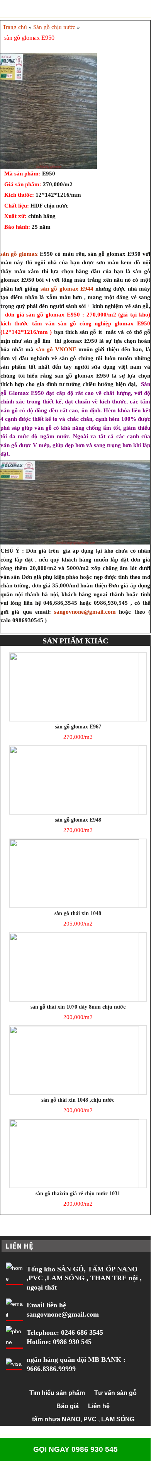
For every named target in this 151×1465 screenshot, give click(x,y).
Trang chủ (15, 27)
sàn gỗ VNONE (57, 349)
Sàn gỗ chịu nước (54, 27)
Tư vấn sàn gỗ (115, 1393)
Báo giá (67, 1406)
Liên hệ (99, 1406)
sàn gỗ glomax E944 (67, 289)
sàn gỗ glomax (19, 254)
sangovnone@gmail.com (85, 612)
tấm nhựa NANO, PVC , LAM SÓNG (83, 1419)
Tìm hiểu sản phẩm (57, 1393)
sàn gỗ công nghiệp (86, 323)
